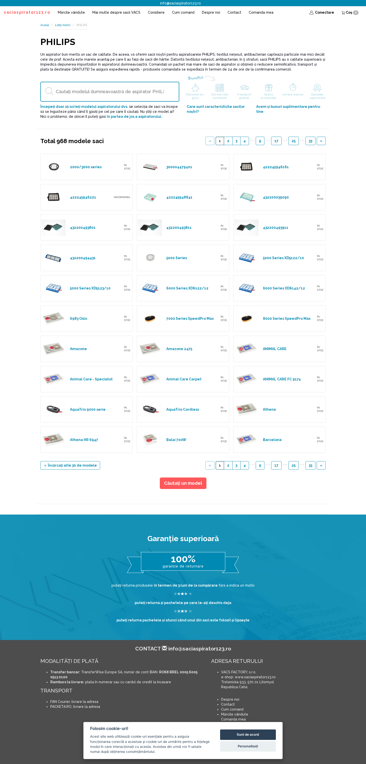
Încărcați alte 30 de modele (72, 465)
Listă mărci (62, 25)
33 (310, 141)
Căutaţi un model (183, 483)
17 (276, 141)
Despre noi (211, 12)
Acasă (44, 25)
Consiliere (156, 12)
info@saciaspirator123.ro (180, 3)
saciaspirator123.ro (27, 12)
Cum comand (183, 12)
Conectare (324, 12)
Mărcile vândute (71, 12)
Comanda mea (261, 12)
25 (294, 141)
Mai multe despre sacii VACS (116, 12)
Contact (234, 12)
